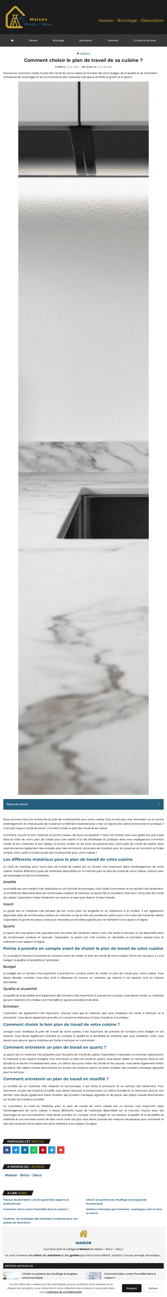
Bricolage (58, 40)
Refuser (153, 1288)
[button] (159, 804)
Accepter (132, 1288)
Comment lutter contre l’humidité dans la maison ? (36, 1209)
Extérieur (113, 40)
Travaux (33, 40)
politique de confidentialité (64, 1292)
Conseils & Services (145, 40)
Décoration (85, 40)
